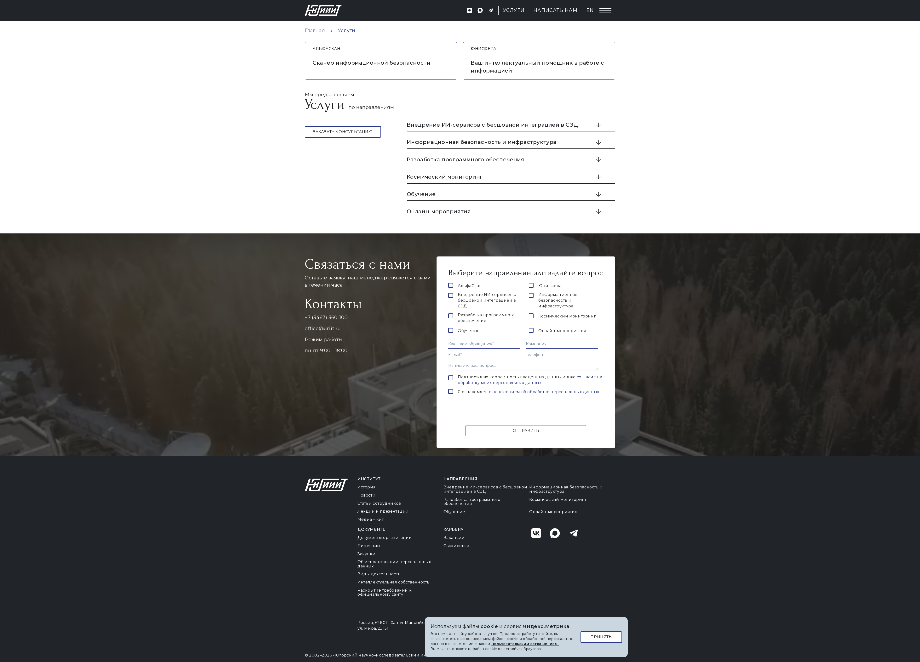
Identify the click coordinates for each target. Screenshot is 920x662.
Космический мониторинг (445, 177)
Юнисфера (550, 285)
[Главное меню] (605, 10)
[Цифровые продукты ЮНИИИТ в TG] (490, 10)
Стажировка (456, 545)
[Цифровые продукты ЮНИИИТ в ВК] (469, 10)
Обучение (421, 194)
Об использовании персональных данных (394, 564)
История (366, 487)
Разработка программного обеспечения (465, 159)
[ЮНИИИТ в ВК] (538, 533)
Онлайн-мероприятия (439, 211)
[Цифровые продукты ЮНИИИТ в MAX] (480, 10)
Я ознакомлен (528, 392)
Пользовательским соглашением (525, 644)
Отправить (526, 430)
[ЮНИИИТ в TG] (576, 533)
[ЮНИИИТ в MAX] (557, 533)
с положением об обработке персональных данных (544, 392)
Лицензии (368, 545)
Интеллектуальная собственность (393, 582)
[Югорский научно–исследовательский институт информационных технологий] (323, 10)
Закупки (366, 554)
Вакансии (454, 537)
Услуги (514, 10)
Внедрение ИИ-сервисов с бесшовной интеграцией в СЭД (492, 125)
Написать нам (555, 10)
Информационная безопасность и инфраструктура (482, 142)
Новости (366, 495)
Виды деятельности (379, 574)
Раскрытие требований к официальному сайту (384, 592)
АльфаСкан (470, 285)
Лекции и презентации (383, 511)
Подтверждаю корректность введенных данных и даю (530, 380)
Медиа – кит (370, 519)
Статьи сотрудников (379, 503)
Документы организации (384, 537)
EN (590, 10)
